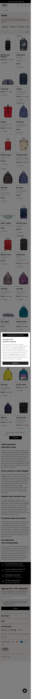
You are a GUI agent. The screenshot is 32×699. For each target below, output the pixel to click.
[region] (15, 349)
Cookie (20, 347)
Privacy (14, 347)
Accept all (15, 363)
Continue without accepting (15, 335)
